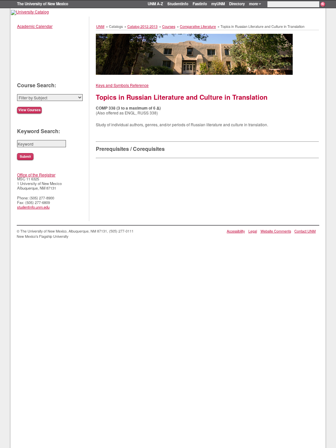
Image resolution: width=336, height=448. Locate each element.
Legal (252, 231)
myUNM (218, 3)
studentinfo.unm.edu (33, 207)
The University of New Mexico (42, 3)
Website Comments (276, 231)
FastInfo (200, 3)
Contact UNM (305, 231)
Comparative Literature (198, 26)
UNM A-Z (155, 3)
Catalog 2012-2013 (142, 26)
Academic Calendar (34, 26)
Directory (237, 3)
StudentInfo (177, 3)
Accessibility (236, 231)
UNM (100, 26)
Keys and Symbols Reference (122, 85)
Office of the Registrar (36, 174)
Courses (168, 26)
